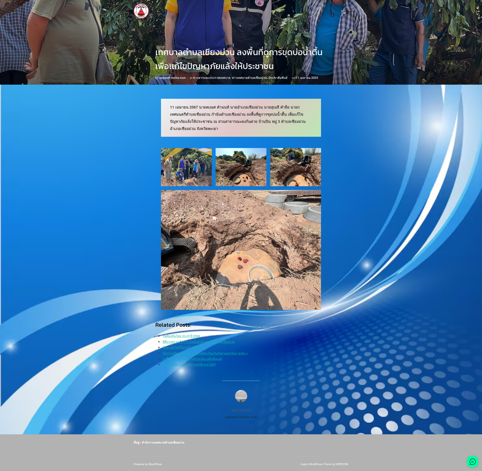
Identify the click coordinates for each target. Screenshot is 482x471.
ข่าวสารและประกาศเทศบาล (211, 77)
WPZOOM (342, 464)
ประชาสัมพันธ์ (278, 77)
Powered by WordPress (148, 464)
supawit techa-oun (172, 77)
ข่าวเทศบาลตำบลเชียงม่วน (249, 77)
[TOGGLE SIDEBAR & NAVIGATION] (344, 12)
